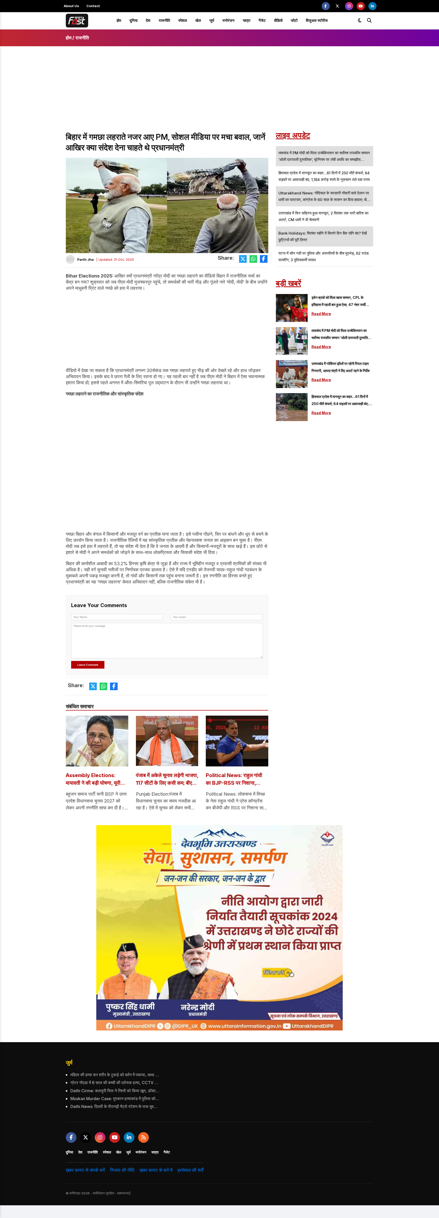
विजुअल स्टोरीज (317, 20)
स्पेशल (182, 20)
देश (148, 20)
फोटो (294, 20)
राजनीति (164, 20)
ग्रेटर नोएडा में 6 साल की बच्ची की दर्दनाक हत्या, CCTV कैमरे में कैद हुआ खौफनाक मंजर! (114, 1082)
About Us (71, 6)
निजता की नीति (122, 1170)
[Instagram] (349, 6)
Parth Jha (85, 259)
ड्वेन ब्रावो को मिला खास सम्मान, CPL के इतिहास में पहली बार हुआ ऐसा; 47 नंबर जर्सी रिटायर (338, 301)
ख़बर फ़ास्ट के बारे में (156, 1170)
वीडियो (278, 20)
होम (119, 20)
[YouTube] (361, 6)
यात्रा (246, 20)
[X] (337, 6)
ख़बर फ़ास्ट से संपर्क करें (85, 1170)
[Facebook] (326, 6)
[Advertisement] (219, 93)
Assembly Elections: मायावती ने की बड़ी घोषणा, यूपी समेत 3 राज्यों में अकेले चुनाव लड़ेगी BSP (93, 779)
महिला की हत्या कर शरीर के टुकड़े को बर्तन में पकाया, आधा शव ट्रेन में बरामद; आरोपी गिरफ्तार (114, 1074)
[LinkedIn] (372, 6)
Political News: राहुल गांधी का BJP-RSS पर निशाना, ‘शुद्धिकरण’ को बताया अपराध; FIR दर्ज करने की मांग (234, 779)
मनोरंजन (228, 20)
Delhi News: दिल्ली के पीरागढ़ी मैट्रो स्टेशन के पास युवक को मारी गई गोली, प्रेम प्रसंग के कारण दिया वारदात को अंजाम (114, 1106)
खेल (198, 20)
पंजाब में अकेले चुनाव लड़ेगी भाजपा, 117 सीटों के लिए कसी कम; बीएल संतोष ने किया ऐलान (167, 779)
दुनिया (133, 20)
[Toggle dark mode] (359, 20)
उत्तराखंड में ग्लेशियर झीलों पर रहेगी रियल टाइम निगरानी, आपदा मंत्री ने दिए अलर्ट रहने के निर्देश (340, 367)
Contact (93, 6)
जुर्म (211, 20)
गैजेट (262, 20)
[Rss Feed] (143, 1137)
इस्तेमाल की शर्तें (190, 1170)
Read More (321, 314)
